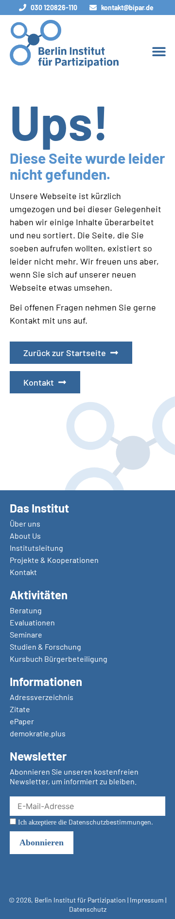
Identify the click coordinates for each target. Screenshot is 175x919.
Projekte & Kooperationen (54, 559)
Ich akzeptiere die (84, 822)
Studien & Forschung (45, 646)
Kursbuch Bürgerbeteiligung (58, 658)
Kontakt (23, 571)
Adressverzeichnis (41, 696)
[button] (159, 51)
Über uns (25, 523)
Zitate (20, 709)
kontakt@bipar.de (127, 7)
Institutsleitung (36, 547)
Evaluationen (32, 622)
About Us (25, 535)
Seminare (26, 634)
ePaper (22, 721)
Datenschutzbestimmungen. (111, 822)
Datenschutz (87, 909)
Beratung (26, 610)
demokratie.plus (38, 733)
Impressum (147, 900)
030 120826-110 (54, 7)
